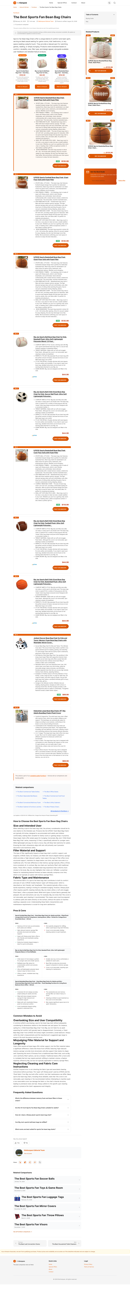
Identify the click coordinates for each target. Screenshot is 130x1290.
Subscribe (121, 180)
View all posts (28, 1153)
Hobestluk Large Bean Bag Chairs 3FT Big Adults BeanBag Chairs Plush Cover (49, 712)
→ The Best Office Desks (50, 792)
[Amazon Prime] (50, 376)
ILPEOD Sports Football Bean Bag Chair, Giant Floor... (99, 104)
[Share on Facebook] (25, 1162)
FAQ (87, 21)
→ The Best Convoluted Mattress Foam (28, 802)
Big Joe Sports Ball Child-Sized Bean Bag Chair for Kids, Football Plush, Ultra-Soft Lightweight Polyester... (49, 523)
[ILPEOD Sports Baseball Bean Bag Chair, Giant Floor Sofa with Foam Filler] (100, 48)
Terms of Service (89, 1267)
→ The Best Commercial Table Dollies (28, 792)
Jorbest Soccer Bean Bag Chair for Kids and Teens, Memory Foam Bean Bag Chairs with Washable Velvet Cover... (50, 640)
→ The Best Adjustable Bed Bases (26, 796)
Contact (74, 3)
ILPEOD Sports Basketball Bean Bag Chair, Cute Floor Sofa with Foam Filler (50, 452)
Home (51, 3)
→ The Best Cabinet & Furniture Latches (28, 807)
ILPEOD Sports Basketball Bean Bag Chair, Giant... (100, 147)
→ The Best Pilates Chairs (50, 807)
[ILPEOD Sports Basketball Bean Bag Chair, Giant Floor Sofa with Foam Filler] (100, 133)
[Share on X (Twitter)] (20, 1162)
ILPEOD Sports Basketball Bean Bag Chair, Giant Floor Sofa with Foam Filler (50, 258)
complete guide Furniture (38, 775)
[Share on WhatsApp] (30, 1162)
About (83, 3)
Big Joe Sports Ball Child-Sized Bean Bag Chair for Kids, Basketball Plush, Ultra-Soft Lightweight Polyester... (50, 582)
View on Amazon (22, 86)
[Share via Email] (35, 1162)
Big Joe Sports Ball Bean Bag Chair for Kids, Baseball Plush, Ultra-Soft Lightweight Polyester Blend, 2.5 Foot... (50, 339)
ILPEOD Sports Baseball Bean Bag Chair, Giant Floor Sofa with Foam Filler (49, 99)
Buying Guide (90, 18)
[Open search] (114, 3)
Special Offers (62, 3)
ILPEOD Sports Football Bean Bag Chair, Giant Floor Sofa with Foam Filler (51, 179)
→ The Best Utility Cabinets (51, 802)
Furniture (16, 13)
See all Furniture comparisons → (22, 1231)
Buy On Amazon (60, 165)
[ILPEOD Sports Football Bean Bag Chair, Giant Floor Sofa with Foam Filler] (100, 91)
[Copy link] (40, 1162)
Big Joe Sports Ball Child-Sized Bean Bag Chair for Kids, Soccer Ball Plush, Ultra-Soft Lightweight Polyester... (50, 394)
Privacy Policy (88, 1264)
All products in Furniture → (60, 811)
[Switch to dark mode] (109, 3)
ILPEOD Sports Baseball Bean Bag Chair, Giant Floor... (100, 61)
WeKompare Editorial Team (46, 21)
